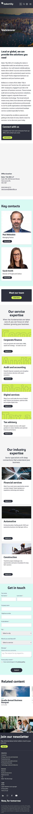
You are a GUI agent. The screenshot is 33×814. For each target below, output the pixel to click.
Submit (16, 670)
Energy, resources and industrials (9, 757)
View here (16, 297)
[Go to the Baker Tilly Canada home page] (7, 4)
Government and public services (9, 761)
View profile (7, 241)
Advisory (3, 771)
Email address (5, 621)
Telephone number (6, 613)
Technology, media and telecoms (9, 765)
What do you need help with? (8, 638)
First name (4, 595)
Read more (8, 351)
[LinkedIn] (2, 795)
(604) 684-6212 (6, 187)
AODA (2, 784)
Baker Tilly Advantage (6, 778)
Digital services (5, 774)
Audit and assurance (6, 772)
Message (4, 648)
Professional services (6, 763)
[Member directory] (27, 4)
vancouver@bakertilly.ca (9, 189)
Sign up (4, 746)
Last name (20, 595)
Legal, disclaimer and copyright (9, 786)
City (2, 629)
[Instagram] (7, 795)
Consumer (4, 755)
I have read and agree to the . (14, 662)
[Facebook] (11, 795)
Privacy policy (4, 788)
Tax (2, 776)
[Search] (24, 4)
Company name (5, 605)
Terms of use (4, 790)
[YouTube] (16, 795)
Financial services (5, 759)
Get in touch (7, 137)
